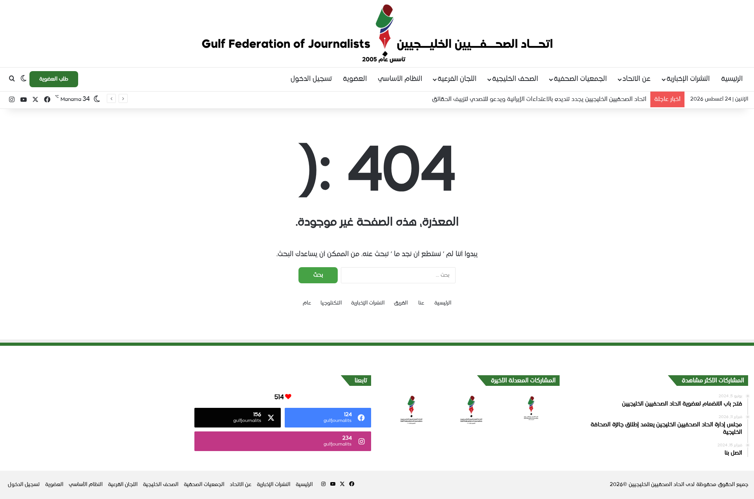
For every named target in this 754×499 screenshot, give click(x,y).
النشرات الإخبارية (688, 79)
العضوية (355, 79)
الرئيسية (732, 79)
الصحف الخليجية (515, 79)
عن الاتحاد (636, 79)
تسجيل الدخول (311, 79)
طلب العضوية (53, 79)
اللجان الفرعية (456, 79)
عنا (421, 303)
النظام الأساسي (400, 79)
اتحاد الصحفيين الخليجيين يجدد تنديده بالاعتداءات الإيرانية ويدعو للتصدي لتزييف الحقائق (539, 99)
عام (307, 303)
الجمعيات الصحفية (580, 79)
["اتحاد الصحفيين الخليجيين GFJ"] (377, 33)
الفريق (401, 303)
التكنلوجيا (331, 303)
